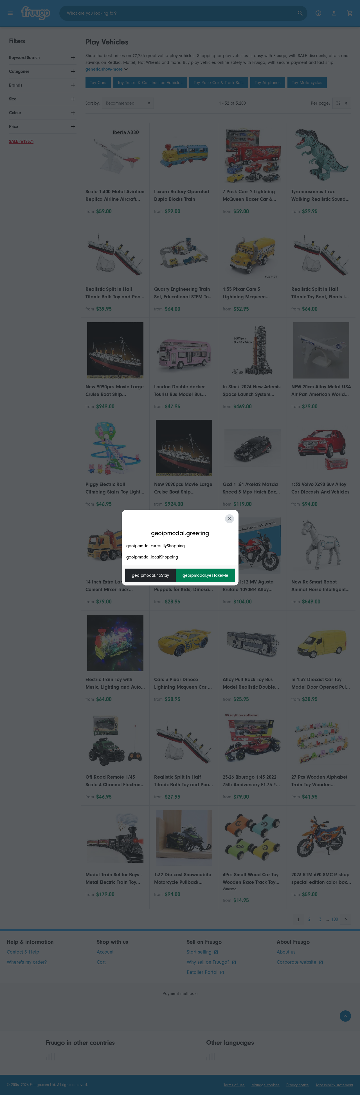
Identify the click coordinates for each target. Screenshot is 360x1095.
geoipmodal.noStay (150, 575)
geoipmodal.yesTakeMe (205, 575)
